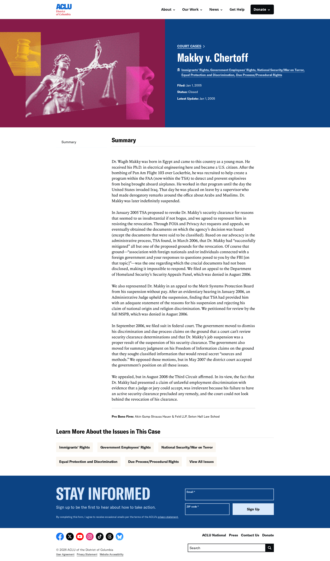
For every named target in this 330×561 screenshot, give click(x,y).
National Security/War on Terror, (280, 70)
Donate (268, 535)
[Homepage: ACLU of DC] (69, 9)
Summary (68, 142)
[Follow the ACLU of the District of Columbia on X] (70, 537)
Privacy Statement (87, 554)
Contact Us (250, 535)
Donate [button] (260, 9)
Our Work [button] (190, 9)
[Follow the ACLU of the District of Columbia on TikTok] (100, 537)
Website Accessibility (111, 554)
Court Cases (189, 46)
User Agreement (65, 554)
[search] (270, 548)
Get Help (237, 9)
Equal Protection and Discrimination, (208, 75)
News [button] (214, 9)
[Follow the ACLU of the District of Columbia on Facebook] (60, 537)
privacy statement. (168, 516)
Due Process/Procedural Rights (259, 75)
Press (233, 535)
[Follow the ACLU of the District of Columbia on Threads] (109, 537)
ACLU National (214, 535)
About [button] (166, 9)
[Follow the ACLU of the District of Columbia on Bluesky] (119, 537)
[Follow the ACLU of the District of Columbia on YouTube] (80, 537)
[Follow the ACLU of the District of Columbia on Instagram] (90, 537)
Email (191, 491)
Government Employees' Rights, (233, 70)
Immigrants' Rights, (195, 70)
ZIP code (193, 506)
